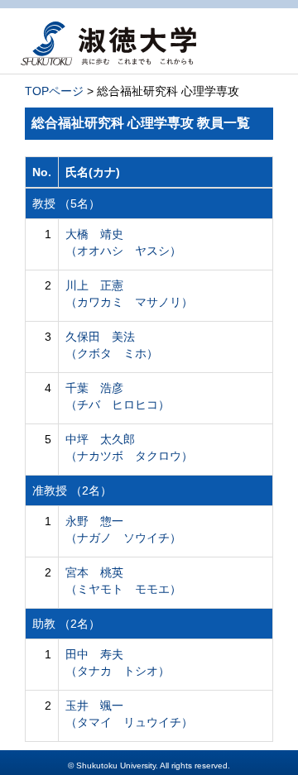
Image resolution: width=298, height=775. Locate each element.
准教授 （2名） (72, 490)
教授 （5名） (66, 203)
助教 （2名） (66, 623)
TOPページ (54, 91)
